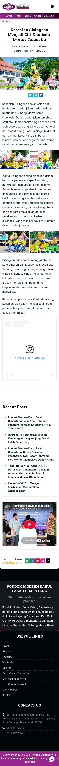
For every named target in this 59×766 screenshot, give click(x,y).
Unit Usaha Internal (14, 684)
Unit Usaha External (14, 678)
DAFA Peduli (9, 689)
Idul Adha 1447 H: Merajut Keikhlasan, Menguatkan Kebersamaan (24, 487)
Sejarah (48, 15)
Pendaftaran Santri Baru (16, 673)
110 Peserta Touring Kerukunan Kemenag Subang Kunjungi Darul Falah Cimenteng (28, 438)
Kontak (6, 695)
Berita (27, 15)
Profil (18, 15)
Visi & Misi (8, 662)
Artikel (37, 15)
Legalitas (7, 656)
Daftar (9, 15)
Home (5, 21)
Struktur (7, 651)
